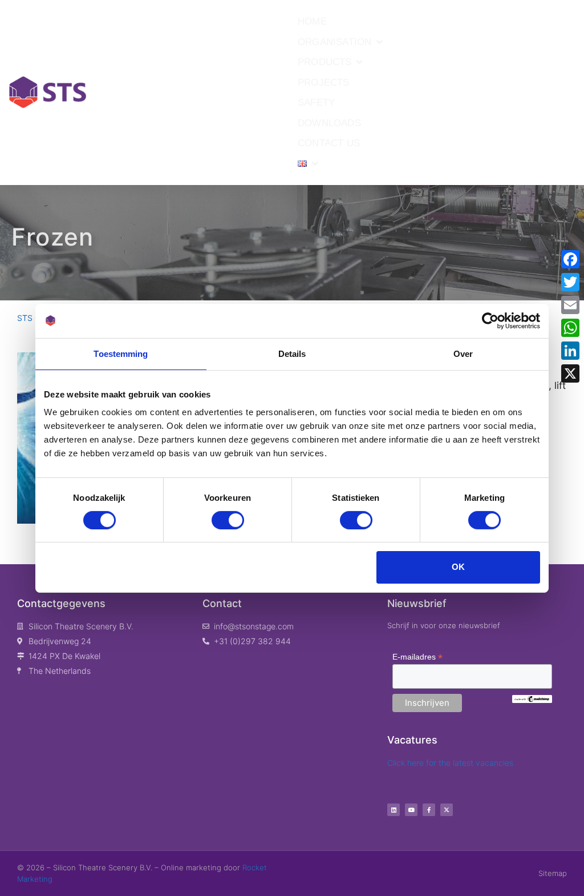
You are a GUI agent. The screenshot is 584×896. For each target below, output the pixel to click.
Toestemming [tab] (121, 353)
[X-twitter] (446, 809)
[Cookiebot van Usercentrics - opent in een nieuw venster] (490, 320)
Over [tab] (463, 353)
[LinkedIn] (570, 350)
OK (458, 567)
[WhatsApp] (570, 327)
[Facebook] (570, 259)
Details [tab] (292, 353)
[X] (570, 373)
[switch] (228, 520)
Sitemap (552, 873)
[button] (341, 42)
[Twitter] (570, 282)
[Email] (570, 305)
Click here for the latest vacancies (450, 763)
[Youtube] (411, 809)
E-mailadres (417, 657)
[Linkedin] (393, 809)
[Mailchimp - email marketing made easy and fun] (532, 700)
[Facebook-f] (429, 809)
